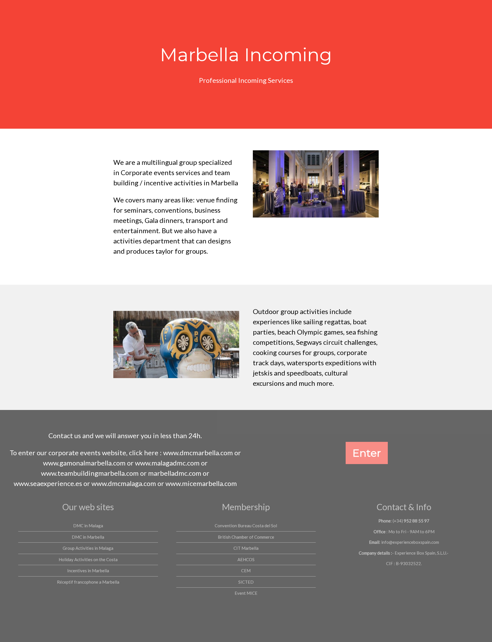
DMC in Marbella (88, 537)
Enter (366, 453)
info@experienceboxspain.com (410, 542)
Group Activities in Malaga (88, 548)
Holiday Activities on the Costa (88, 559)
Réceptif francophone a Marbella (88, 581)
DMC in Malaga (88, 525)
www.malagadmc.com (167, 463)
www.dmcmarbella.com (198, 452)
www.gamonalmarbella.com (84, 463)
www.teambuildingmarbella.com (90, 473)
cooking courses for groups (293, 352)
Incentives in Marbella (88, 570)
